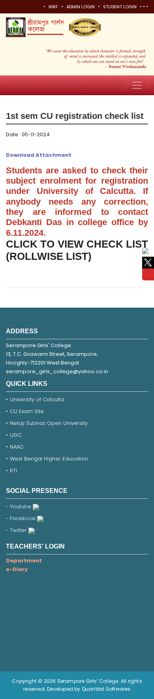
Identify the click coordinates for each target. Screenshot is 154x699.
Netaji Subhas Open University (49, 423)
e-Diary (17, 569)
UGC (16, 435)
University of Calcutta (37, 399)
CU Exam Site (27, 411)
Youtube (21, 506)
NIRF (53, 6)
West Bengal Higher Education (49, 458)
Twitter (19, 530)
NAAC (17, 447)
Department (24, 560)
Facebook (23, 518)
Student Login (120, 6)
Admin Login (80, 6)
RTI (13, 470)
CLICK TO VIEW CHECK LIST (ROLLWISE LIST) (77, 250)
